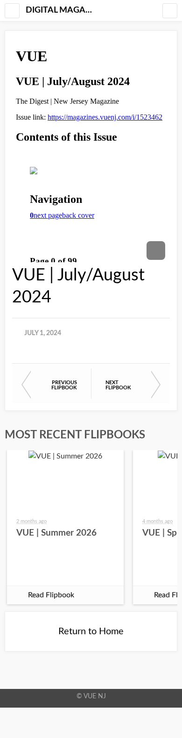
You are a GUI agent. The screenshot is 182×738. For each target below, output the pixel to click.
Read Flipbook (51, 595)
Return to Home (91, 631)
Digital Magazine (61, 10)
